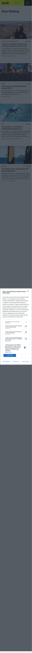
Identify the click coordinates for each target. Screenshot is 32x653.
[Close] (28, 291)
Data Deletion (6, 361)
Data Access (16, 361)
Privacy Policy (25, 361)
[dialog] (16, 326)
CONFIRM (10, 355)
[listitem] (16, 322)
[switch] (25, 326)
